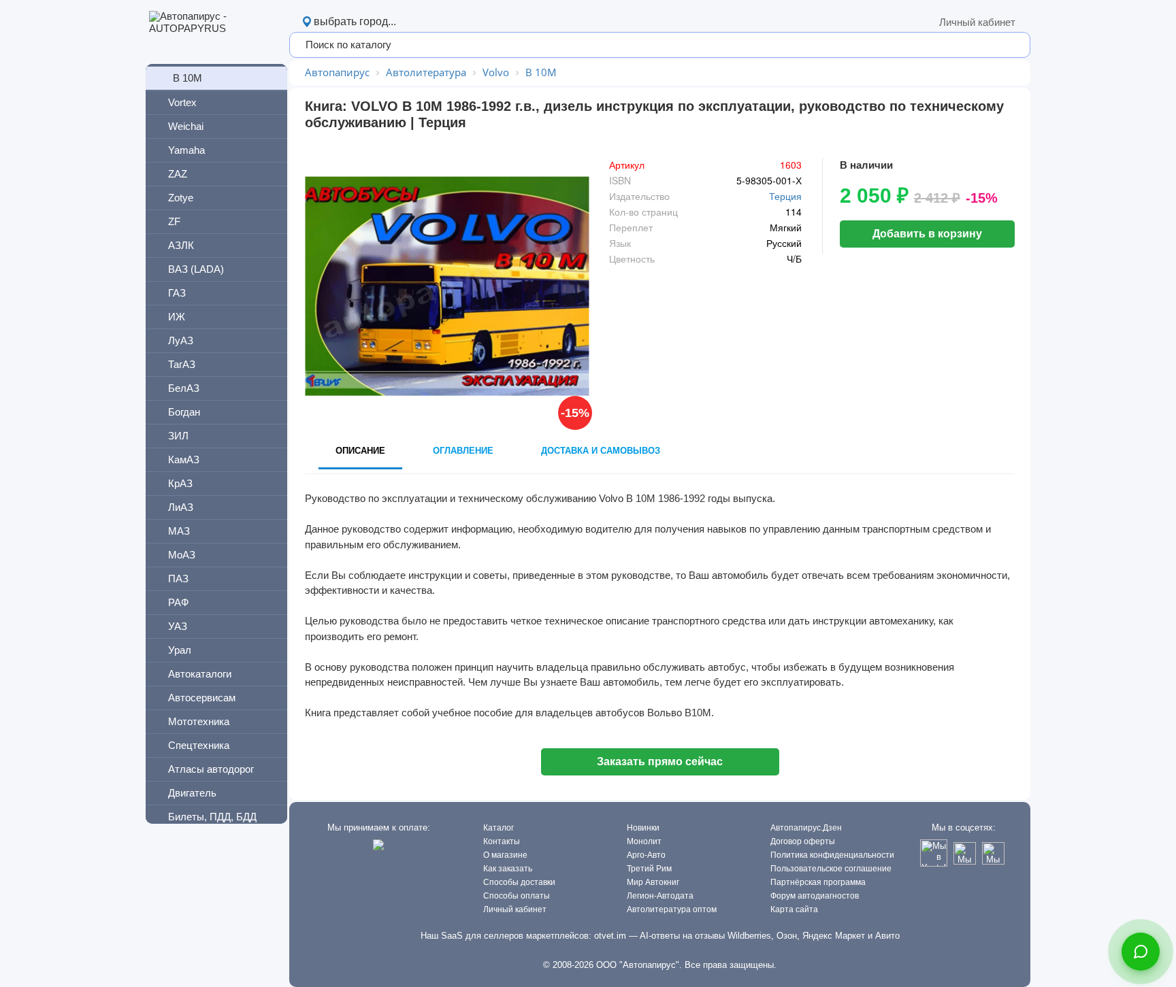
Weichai (185, 126)
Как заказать (507, 868)
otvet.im (610, 936)
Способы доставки (519, 882)
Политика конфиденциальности (832, 855)
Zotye (180, 197)
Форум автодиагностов (814, 896)
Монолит (644, 841)
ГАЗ (177, 293)
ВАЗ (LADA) (196, 269)
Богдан (184, 412)
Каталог (498, 828)
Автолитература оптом (672, 909)
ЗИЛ (178, 435)
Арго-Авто (646, 855)
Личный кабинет (977, 22)
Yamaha (186, 150)
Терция (785, 196)
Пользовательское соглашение (831, 868)
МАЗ (179, 531)
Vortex (182, 102)
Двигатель (192, 793)
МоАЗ (181, 555)
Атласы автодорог (211, 769)
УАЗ (177, 626)
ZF (174, 221)
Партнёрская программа (818, 882)
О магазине (505, 855)
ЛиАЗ (180, 507)
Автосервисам (201, 697)
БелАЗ (183, 388)
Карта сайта (794, 909)
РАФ (178, 602)
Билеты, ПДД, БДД (212, 816)
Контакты (501, 841)
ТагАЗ (181, 364)
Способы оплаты (516, 896)
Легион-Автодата (660, 896)
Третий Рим (649, 868)
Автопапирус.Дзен (806, 828)
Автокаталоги (199, 674)
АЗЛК (181, 245)
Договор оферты (802, 841)
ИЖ (176, 316)
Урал (179, 650)
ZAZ (177, 174)
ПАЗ (178, 578)
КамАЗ (183, 459)
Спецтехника (198, 745)
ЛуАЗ (180, 340)
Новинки (643, 828)
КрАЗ (180, 483)
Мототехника (198, 721)
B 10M (187, 78)
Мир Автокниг (653, 882)
